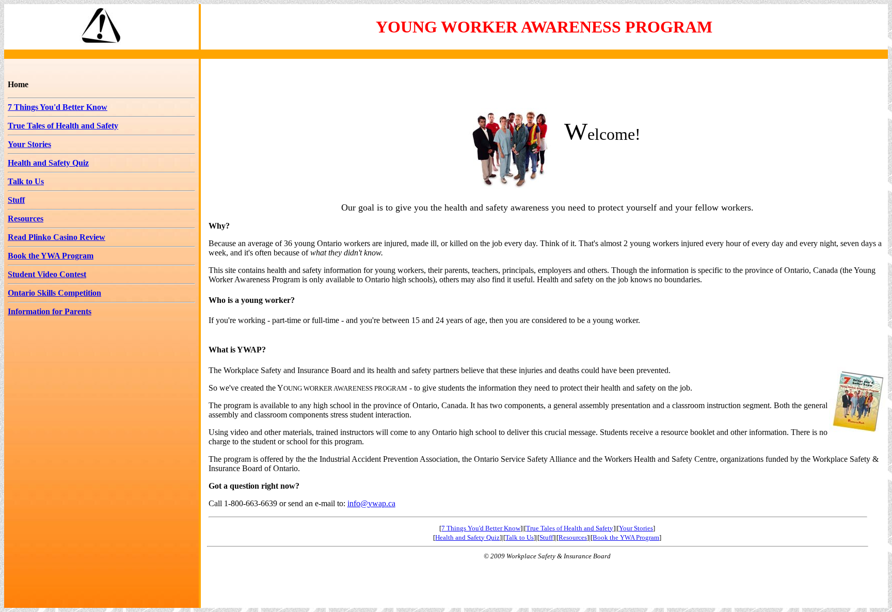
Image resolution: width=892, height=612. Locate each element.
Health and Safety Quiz (48, 162)
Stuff (16, 200)
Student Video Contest (47, 274)
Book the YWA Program (50, 255)
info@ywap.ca (371, 503)
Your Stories (29, 144)
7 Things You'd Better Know (57, 107)
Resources (25, 218)
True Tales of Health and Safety (63, 125)
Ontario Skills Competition (54, 292)
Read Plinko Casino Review (56, 237)
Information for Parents (49, 311)
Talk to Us (26, 181)
